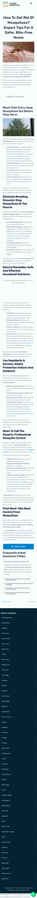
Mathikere (5, 847)
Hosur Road (5, 659)
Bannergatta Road (7, 617)
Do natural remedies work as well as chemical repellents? (19, 584)
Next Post (32, 601)
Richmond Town (6, 717)
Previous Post (6, 601)
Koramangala (6, 701)
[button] (31, 3)
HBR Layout (5, 649)
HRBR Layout (5, 665)
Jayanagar (4, 680)
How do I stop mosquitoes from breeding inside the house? (18, 579)
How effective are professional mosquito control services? (18, 588)
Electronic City (6, 638)
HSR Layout (5, 670)
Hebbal (4, 654)
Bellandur (4, 628)
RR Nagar (4, 743)
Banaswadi (5, 852)
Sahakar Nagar (6, 842)
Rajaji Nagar (5, 863)
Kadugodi (4, 691)
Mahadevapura (6, 873)
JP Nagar (4, 685)
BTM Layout (5, 633)
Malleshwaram (6, 805)
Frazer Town (5, 644)
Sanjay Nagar (5, 868)
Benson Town (6, 826)
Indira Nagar (5, 675)
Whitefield (5, 727)
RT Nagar (4, 738)
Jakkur (3, 837)
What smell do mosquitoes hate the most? (16, 561)
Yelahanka (5, 732)
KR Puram (5, 858)
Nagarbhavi (5, 878)
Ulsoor (4, 821)
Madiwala (4, 706)
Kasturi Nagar (6, 696)
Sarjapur (4, 722)
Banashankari (6, 623)
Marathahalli (5, 711)
